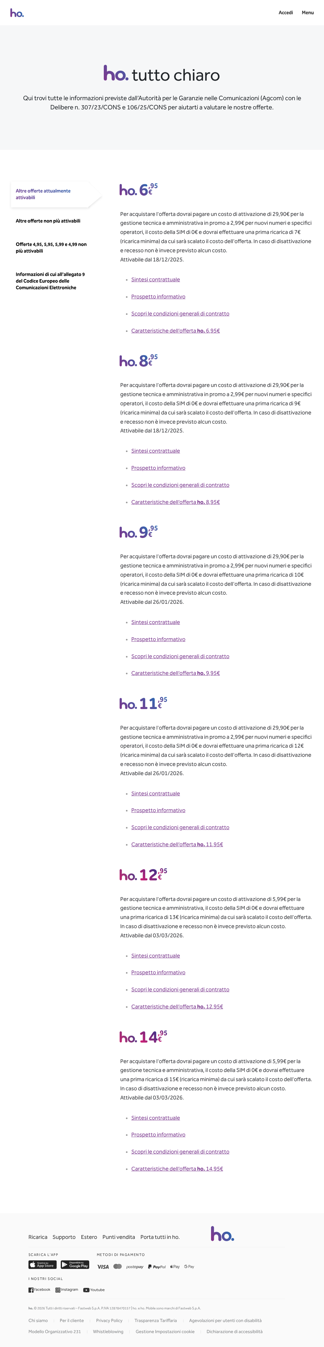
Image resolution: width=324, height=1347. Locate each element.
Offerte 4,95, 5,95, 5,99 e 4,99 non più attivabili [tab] (51, 248)
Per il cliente (72, 1320)
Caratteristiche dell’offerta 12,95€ (177, 1006)
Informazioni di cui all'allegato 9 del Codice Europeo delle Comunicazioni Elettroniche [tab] (50, 281)
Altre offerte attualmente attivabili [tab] (43, 194)
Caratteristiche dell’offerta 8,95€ (175, 502)
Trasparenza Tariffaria (155, 1320)
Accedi (286, 12)
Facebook (42, 1289)
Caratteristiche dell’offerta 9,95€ (175, 673)
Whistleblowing (108, 1331)
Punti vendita (119, 1237)
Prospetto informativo (158, 296)
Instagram (69, 1289)
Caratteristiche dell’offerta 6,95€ (175, 331)
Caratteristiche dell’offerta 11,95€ (177, 844)
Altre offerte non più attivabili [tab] (48, 221)
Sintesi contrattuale (155, 279)
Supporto (64, 1237)
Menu (308, 12)
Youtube (97, 1289)
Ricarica (37, 1237)
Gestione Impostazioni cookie (165, 1331)
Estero (89, 1237)
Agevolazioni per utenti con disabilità (225, 1320)
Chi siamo (38, 1320)
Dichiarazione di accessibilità (235, 1331)
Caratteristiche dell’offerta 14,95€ (177, 1169)
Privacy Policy (109, 1320)
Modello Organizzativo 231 (54, 1331)
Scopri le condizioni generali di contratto (180, 313)
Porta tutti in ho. (160, 1237)
